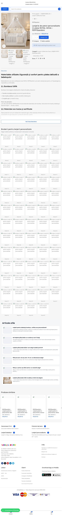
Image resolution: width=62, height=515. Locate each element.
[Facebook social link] (36, 58)
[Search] (59, 9)
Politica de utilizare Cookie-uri (49, 454)
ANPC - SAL (4, 473)
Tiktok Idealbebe (26, 478)
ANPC (2, 476)
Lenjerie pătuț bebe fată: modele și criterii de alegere (28, 378)
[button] (2, 30)
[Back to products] (35, 19)
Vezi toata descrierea (31, 121)
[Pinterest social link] (40, 58)
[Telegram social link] (44, 58)
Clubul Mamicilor (26, 470)
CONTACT (5, 9)
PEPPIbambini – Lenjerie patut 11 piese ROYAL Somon (38, 411)
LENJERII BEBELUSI (45, 13)
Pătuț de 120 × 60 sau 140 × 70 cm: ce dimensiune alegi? (28, 357)
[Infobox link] (8, 426)
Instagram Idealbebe (27, 476)
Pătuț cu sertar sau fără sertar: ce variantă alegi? (27, 367)
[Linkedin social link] (42, 58)
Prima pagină (35, 13)
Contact (43, 457)
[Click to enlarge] (4, 46)
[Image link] (8, 445)
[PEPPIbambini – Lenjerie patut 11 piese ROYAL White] (54, 402)
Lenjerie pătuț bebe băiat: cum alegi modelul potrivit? (28, 347)
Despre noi (44, 451)
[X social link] (38, 58)
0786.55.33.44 (32, 2)
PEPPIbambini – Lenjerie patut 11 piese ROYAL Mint (7, 411)
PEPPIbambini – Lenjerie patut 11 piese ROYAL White (53, 411)
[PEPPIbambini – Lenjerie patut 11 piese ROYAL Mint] (8, 402)
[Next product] (37, 19)
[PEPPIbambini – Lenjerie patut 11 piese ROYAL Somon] (38, 402)
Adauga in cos (43, 37)
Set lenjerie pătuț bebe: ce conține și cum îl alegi (26, 337)
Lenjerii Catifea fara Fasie (38, 15)
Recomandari (4, 478)
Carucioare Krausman (27, 483)
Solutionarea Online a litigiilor (8, 470)
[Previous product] (33, 19)
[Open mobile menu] (1, 3)
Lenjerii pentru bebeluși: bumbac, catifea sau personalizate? (30, 327)
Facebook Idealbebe (27, 473)
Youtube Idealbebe (26, 481)
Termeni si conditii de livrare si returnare (49, 448)
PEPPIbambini (35, 22)
